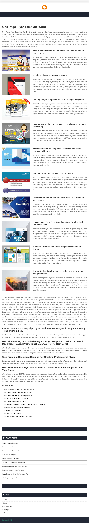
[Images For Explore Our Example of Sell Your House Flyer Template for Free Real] (16, 207)
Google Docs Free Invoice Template (13, 462)
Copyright (6, 509)
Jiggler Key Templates (13, 410)
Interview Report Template (10, 458)
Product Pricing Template (10, 447)
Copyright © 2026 (7, 520)
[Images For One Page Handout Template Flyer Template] (16, 182)
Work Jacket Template (9, 455)
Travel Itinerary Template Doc (11, 451)
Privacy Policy (7, 506)
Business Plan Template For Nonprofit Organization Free (25, 404)
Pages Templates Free (13, 413)
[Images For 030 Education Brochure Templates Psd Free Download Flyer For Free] (16, 60)
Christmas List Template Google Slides (19, 392)
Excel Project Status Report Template (18, 416)
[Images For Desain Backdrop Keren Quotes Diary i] (16, 84)
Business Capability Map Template (13, 470)
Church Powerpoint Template (15, 401)
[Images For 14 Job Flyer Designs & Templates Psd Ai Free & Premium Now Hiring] (16, 133)
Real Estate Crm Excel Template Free (18, 395)
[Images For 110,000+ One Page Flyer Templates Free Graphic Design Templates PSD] (16, 231)
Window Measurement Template (16, 398)
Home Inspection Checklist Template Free (15, 474)
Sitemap (5, 513)
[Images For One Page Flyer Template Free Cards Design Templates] (16, 109)
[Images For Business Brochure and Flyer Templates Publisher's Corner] (16, 256)
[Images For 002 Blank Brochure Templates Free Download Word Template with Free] (16, 158)
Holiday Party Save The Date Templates (19, 390)
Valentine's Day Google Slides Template (14, 466)
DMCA (5, 500)
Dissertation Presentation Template (17, 407)
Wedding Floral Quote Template (12, 478)
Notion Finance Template (10, 443)
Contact (5, 503)
